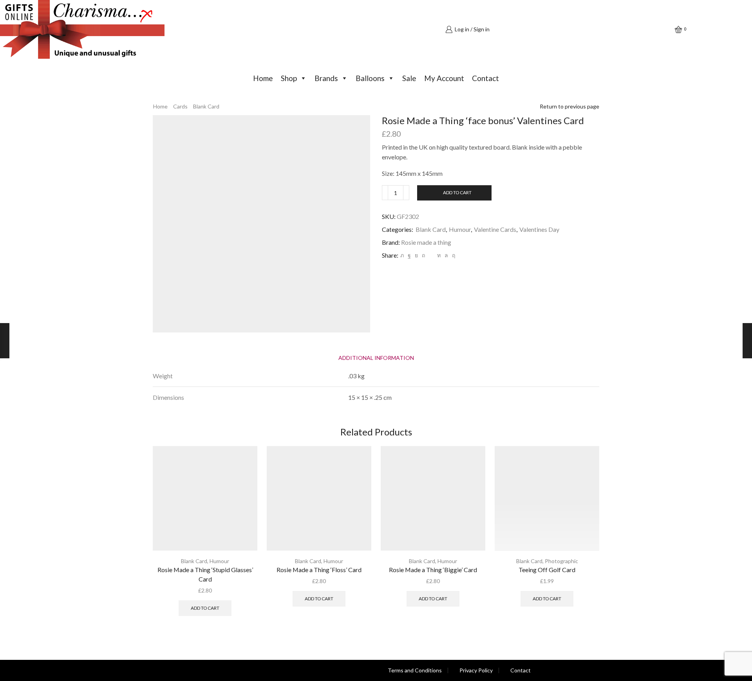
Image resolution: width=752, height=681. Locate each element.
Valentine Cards (495, 229)
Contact (485, 78)
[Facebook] (409, 255)
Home (263, 78)
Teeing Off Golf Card (547, 569)
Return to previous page (569, 106)
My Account (444, 78)
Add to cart (457, 192)
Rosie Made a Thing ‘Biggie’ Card (433, 569)
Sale (409, 78)
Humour (460, 229)
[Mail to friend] (431, 255)
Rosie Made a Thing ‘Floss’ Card (319, 569)
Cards (180, 106)
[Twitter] (402, 255)
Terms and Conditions (415, 670)
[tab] (376, 357)
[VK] (416, 255)
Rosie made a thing (426, 242)
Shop (289, 78)
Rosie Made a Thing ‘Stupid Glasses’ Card (205, 574)
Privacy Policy (476, 670)
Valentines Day (539, 229)
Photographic (561, 561)
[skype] (452, 255)
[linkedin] (439, 255)
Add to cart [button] (205, 608)
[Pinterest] (423, 255)
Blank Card (206, 106)
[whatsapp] (446, 255)
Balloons (370, 78)
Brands (326, 78)
